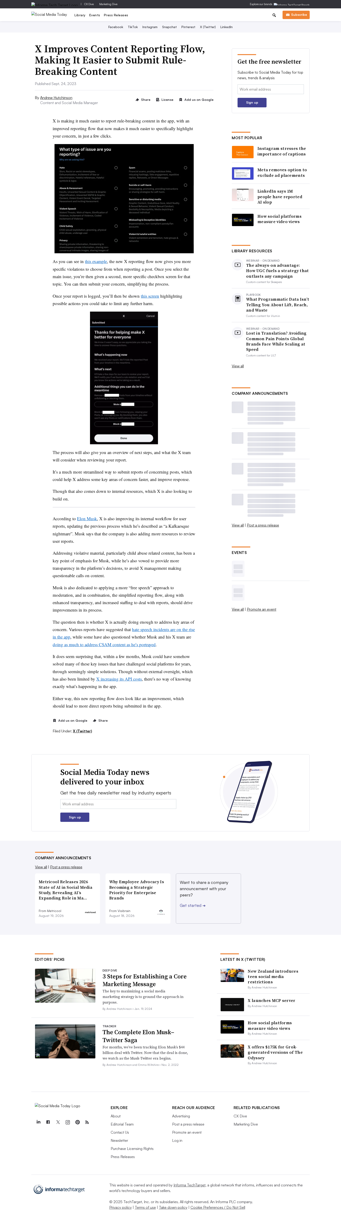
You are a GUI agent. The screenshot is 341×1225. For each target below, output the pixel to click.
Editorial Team (122, 1124)
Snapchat (169, 27)
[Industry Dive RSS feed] (87, 1122)
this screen (150, 296)
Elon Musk (87, 518)
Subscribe (299, 14)
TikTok (133, 27)
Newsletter (119, 1140)
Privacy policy (120, 1207)
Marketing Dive (108, 4)
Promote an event (261, 609)
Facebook (115, 27)
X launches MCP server (271, 1000)
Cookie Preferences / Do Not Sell (217, 1207)
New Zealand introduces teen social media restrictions (273, 976)
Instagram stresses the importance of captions (281, 151)
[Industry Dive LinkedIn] (38, 1122)
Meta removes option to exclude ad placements (282, 172)
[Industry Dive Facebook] (48, 1122)
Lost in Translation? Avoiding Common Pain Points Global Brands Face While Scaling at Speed (276, 341)
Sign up (252, 102)
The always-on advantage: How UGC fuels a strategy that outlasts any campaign (277, 271)
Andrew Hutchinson (56, 97)
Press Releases (116, 15)
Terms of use (145, 1207)
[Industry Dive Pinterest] (77, 1122)
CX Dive (89, 4)
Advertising (181, 1116)
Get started (193, 905)
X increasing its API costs (119, 679)
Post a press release (263, 525)
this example (96, 261)
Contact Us (120, 1132)
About (116, 1116)
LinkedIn (226, 27)
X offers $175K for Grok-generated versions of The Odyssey (275, 1052)
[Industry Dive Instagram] (68, 1122)
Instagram (150, 27)
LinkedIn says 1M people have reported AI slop (279, 196)
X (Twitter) (208, 27)
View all (238, 366)
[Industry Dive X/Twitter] (58, 1122)
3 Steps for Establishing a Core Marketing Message (145, 980)
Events (94, 15)
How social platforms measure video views (279, 219)
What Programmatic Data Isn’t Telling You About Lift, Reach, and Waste (277, 304)
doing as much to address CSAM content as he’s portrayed (104, 644)
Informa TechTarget (190, 1185)
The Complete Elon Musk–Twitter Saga (138, 1036)
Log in (177, 1140)
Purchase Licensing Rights (132, 1148)
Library (80, 15)
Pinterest (188, 27)
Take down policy (173, 1207)
